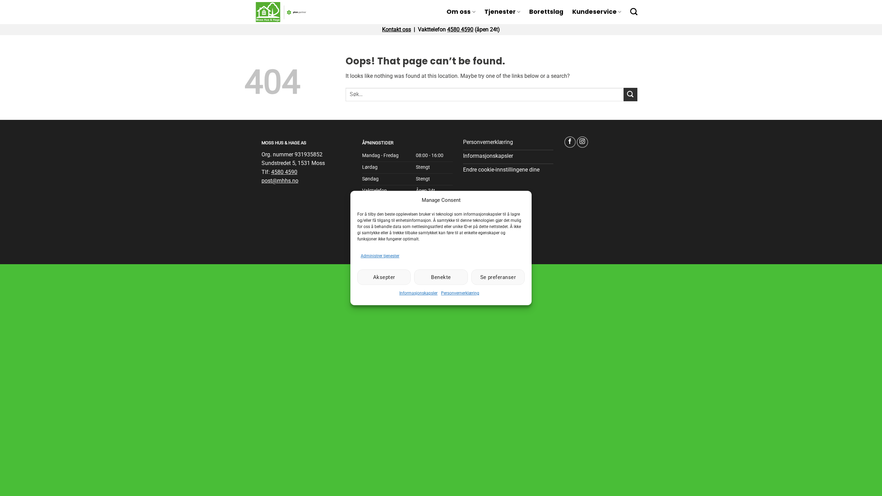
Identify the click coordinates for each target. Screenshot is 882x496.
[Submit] (630, 94)
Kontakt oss (396, 29)
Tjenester (500, 12)
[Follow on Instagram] (582, 142)
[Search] (633, 12)
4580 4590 (460, 29)
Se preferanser (498, 277)
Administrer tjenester (380, 256)
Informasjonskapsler (418, 293)
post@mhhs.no (279, 180)
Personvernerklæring (460, 293)
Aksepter (384, 277)
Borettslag (546, 12)
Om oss (459, 12)
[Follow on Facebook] (570, 142)
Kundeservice (594, 12)
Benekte (441, 277)
